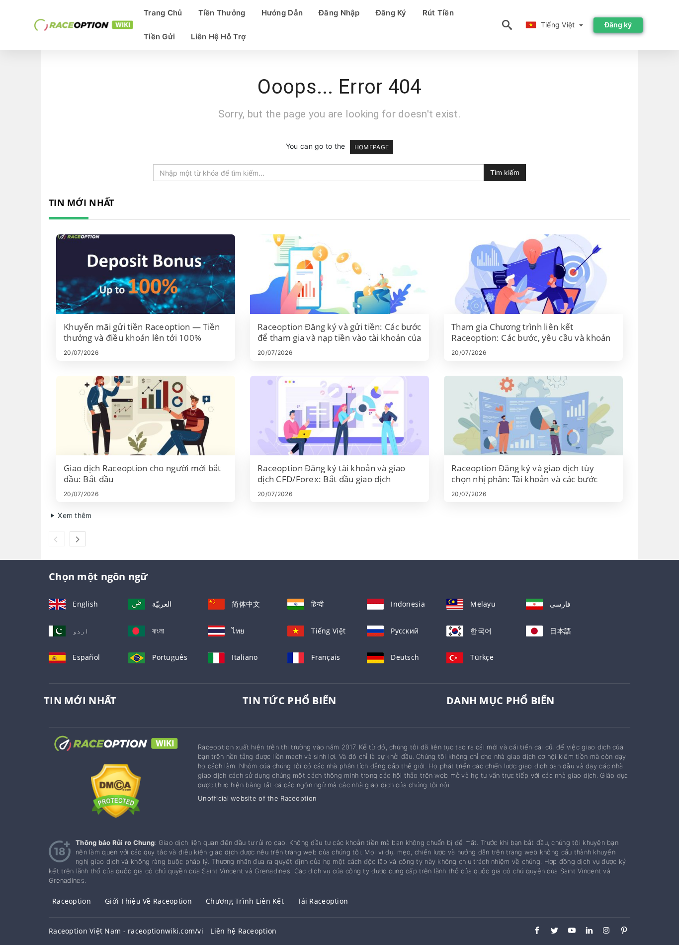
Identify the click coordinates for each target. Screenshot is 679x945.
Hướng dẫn (282, 12)
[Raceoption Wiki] (116, 752)
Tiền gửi (159, 36)
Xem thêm (74, 515)
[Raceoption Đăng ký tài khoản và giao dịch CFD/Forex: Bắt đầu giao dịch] (339, 415)
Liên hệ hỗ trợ (218, 36)
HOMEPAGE (371, 147)
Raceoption (71, 901)
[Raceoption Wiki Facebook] (532, 932)
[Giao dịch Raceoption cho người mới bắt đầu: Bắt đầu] (145, 415)
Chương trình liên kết (245, 901)
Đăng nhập (339, 12)
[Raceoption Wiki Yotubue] (567, 932)
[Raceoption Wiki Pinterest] (619, 932)
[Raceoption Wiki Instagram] (601, 932)
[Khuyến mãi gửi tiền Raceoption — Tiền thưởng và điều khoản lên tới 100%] (145, 274)
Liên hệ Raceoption (243, 931)
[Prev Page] (57, 538)
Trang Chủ (163, 12)
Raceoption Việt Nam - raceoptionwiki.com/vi (126, 931)
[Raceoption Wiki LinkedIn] (584, 932)
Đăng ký (391, 12)
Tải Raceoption (323, 901)
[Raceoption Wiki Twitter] (549, 932)
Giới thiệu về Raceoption (148, 901)
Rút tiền (438, 12)
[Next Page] (77, 538)
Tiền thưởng (222, 12)
